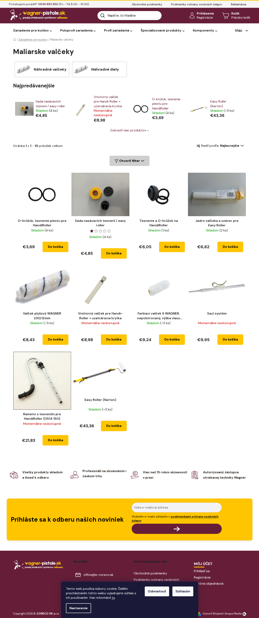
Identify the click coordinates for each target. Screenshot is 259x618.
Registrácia (205, 18)
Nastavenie (78, 608)
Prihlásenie (205, 13)
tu (113, 597)
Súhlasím (182, 591)
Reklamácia (238, 4)
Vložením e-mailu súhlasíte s (175, 518)
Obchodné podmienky (147, 4)
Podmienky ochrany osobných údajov (196, 4)
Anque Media (233, 613)
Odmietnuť (157, 591)
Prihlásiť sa (202, 571)
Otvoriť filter (129, 161)
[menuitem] (32, 31)
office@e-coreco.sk (98, 575)
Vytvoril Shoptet (212, 613)
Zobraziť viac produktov (128, 130)
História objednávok (209, 583)
